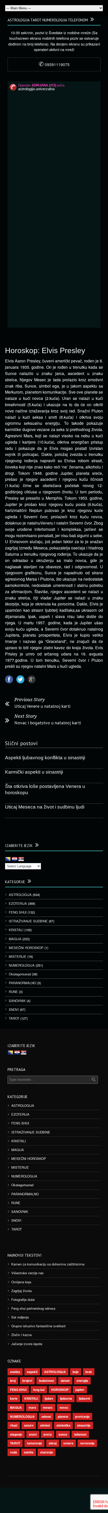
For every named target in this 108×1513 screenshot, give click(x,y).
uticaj (53, 1443)
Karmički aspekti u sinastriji (34, 772)
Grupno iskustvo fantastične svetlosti (38, 1325)
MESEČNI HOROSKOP (26, 947)
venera (68, 1443)
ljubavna (66, 1398)
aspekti (32, 1371)
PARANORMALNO (22, 982)
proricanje (82, 1416)
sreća (47, 1434)
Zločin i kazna (21, 1334)
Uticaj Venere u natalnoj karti (42, 706)
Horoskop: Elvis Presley (45, 350)
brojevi (27, 1380)
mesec (48, 1407)
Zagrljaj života (21, 1290)
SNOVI (14, 1009)
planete (63, 1416)
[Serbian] (21, 859)
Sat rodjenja (20, 1317)
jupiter (79, 1389)
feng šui (38, 1389)
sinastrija (83, 1425)
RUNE (13, 991)
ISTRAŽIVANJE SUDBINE (28, 921)
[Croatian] (15, 859)
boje (76, 1371)
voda (13, 1452)
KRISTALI (16, 929)
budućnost (46, 1380)
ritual (13, 1425)
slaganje (16, 1434)
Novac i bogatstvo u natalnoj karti (47, 723)
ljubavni (84, 1398)
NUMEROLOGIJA (22, 965)
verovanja (87, 1443)
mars (32, 1407)
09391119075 (54, 64)
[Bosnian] (8, 859)
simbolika (63, 1425)
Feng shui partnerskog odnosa (33, 1308)
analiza (15, 1371)
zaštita (28, 1452)
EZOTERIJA (18, 903)
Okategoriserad (20, 974)
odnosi (46, 1416)
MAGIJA (15, 938)
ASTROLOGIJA (20, 894)
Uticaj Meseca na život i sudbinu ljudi (44, 807)
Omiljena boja (21, 1282)
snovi (33, 1434)
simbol (45, 1425)
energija (82, 1380)
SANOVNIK (17, 1000)
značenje (46, 1452)
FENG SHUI (18, 912)
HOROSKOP (60, 1389)
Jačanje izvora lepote (26, 1343)
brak (88, 1371)
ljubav (49, 1398)
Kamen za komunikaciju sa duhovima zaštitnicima (47, 1264)
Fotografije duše (23, 1299)
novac (64, 1407)
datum (65, 1380)
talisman (80, 1434)
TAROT (14, 1018)
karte (14, 1398)
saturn (28, 1425)
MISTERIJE (17, 956)
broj (13, 1380)
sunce (63, 1434)
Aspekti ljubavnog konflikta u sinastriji (45, 757)
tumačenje (34, 1443)
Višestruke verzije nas (27, 1272)
